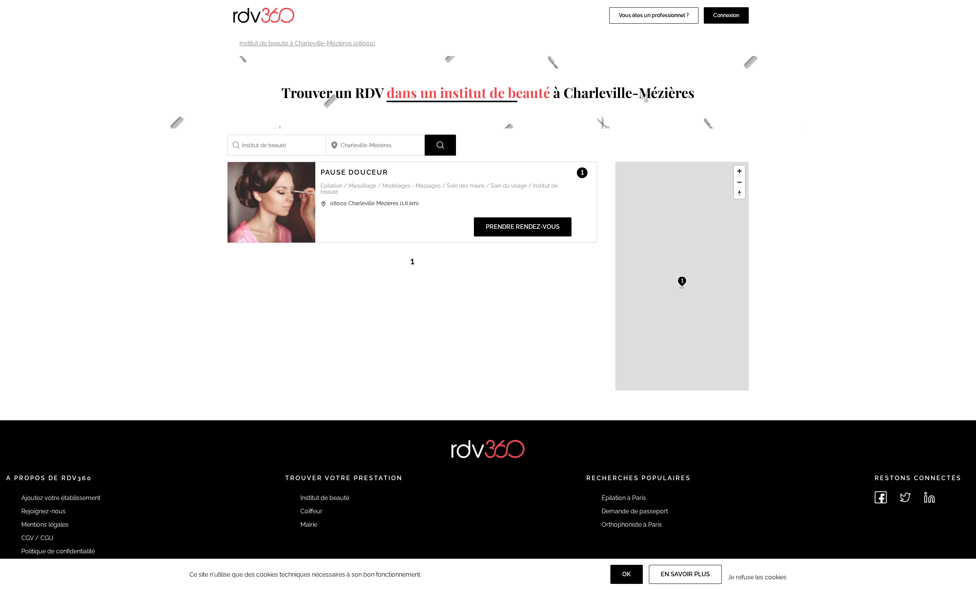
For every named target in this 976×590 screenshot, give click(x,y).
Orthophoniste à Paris (632, 524)
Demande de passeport (635, 511)
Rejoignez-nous (43, 511)
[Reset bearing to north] (739, 193)
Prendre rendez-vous (523, 226)
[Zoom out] (739, 182)
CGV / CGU (37, 538)
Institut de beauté (324, 498)
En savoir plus (685, 574)
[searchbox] (276, 145)
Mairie (308, 524)
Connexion (726, 15)
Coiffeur (311, 511)
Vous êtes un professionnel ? (654, 15)
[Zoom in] (739, 171)
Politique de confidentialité (58, 551)
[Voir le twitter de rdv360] (905, 497)
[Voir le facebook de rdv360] (881, 497)
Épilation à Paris (624, 498)
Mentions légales (45, 524)
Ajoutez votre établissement (60, 498)
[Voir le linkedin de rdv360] (929, 497)
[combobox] (276, 145)
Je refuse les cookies (757, 577)
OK (626, 574)
